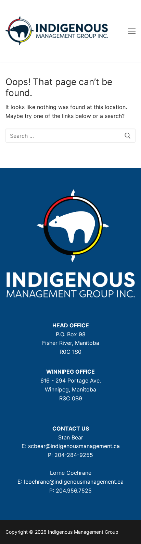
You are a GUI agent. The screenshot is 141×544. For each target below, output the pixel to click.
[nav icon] (132, 31)
